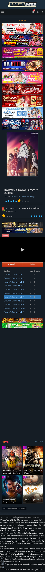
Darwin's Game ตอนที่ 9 (14, 304)
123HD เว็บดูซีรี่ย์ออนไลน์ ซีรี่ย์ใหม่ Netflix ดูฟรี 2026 (22, 4)
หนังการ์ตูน (31, 197)
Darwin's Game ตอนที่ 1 (13, 274)
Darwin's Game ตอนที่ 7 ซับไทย (14, 509)
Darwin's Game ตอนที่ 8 (14, 301)
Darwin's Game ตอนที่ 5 (14, 289)
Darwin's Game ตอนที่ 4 (14, 286)
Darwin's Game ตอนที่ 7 (14, 297)
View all (40, 441)
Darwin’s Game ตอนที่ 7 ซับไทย (23, 208)
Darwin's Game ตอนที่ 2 (14, 278)
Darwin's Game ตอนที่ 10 (14, 308)
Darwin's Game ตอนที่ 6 (14, 293)
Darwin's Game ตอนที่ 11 (14, 312)
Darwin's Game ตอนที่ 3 (14, 282)
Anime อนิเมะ (15, 197)
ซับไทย (24, 197)
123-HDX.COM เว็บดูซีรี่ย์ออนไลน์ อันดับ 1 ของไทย (21, 518)
